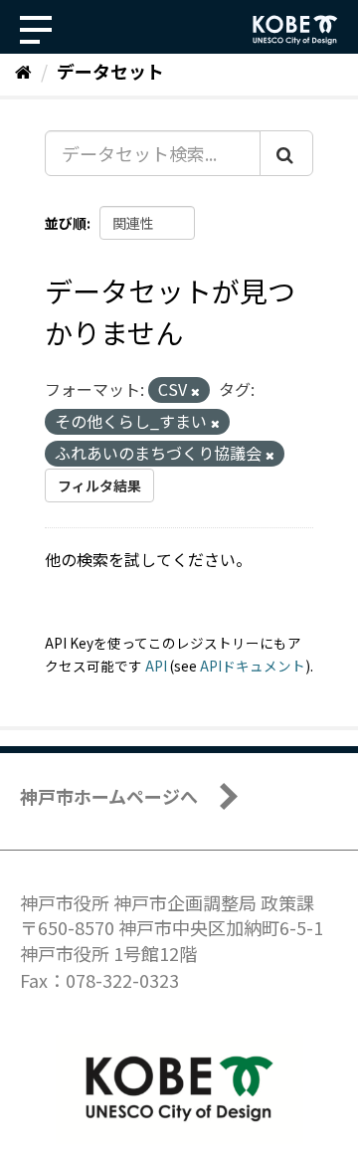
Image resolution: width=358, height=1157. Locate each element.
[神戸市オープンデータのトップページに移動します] (295, 30)
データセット (110, 71)
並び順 (66, 223)
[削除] (195, 391)
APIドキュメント (252, 665)
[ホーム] (23, 71)
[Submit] (286, 153)
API (156, 665)
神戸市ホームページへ (109, 796)
